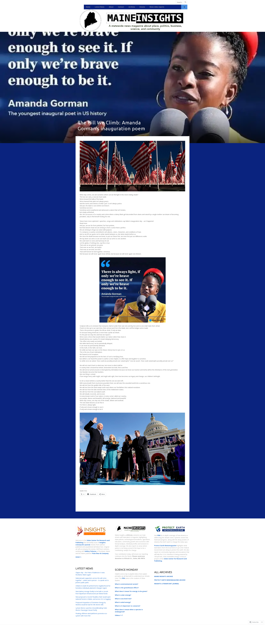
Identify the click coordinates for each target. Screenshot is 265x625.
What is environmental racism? (126, 584)
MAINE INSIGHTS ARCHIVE (163, 576)
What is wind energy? (123, 602)
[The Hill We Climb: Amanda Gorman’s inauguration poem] (132, 87)
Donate (142, 7)
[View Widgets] (184, 7)
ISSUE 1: (78, 557)
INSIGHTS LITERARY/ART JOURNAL (166, 584)
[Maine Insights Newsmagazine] (132, 20)
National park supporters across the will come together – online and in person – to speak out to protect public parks (92, 580)
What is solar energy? (123, 595)
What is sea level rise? (123, 599)
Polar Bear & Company (100, 553)
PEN (123, 578)
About (111, 7)
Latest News (99, 7)
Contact (121, 7)
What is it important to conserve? (127, 606)
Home (88, 7)
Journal (87, 545)
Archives (132, 7)
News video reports (157, 7)
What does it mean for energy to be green (131, 591)
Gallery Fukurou (90, 551)
